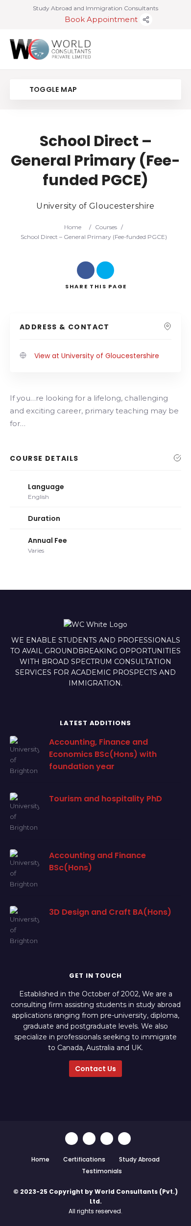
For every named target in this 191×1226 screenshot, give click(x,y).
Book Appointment (102, 19)
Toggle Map (52, 89)
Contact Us (95, 1069)
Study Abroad (139, 1159)
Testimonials (102, 1171)
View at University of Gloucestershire (96, 356)
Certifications (84, 1159)
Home (72, 227)
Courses (106, 227)
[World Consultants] (50, 49)
